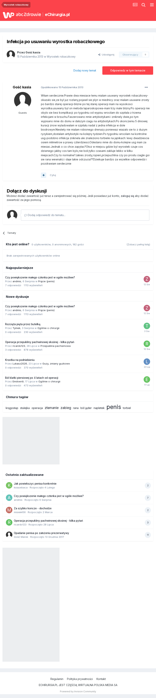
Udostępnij (107, 54)
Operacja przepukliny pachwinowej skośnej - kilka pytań (39, 342)
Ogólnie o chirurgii (48, 328)
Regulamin (56, 679)
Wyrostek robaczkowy (61, 56)
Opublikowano (62, 87)
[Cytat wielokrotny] (43, 175)
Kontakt (101, 679)
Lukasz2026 (20, 363)
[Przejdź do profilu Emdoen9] (147, 379)
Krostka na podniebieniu (20, 359)
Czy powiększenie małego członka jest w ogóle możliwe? (40, 277)
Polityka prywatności (80, 679)
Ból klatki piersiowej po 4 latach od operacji (31, 377)
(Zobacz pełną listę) (138, 244)
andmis (17, 281)
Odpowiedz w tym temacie (127, 70)
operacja (37, 408)
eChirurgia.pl (57, 14)
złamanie (52, 408)
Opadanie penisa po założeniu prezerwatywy (41, 533)
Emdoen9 (18, 381)
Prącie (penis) (46, 281)
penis (114, 406)
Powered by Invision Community (78, 691)
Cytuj (53, 175)
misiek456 (20, 512)
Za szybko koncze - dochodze (33, 508)
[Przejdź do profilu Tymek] (147, 326)
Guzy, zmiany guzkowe (56, 363)
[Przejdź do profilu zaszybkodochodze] (147, 279)
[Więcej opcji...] (146, 87)
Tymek (16, 328)
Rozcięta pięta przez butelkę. (23, 324)
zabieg (65, 408)
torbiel (127, 408)
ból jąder (86, 408)
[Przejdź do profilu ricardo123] (147, 344)
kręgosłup (12, 408)
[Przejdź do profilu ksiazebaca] (9, 485)
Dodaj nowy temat (84, 70)
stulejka (25, 408)
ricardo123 (19, 345)
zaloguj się (127, 195)
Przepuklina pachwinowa (56, 345)
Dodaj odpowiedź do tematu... (46, 215)
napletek (99, 408)
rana (76, 408)
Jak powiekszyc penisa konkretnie (35, 483)
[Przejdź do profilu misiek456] (9, 510)
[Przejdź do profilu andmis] (9, 497)
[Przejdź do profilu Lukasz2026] (147, 361)
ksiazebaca (21, 487)
